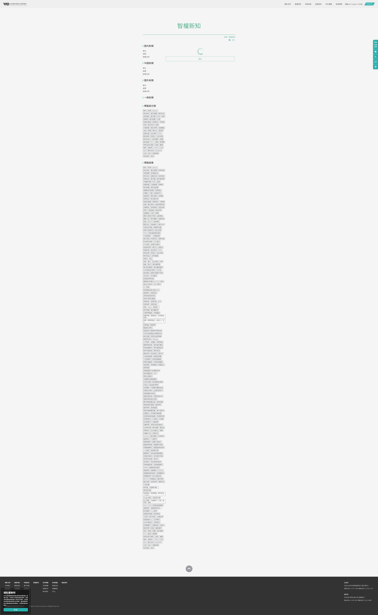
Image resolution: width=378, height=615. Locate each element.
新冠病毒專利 (147, 348)
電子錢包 (152, 517)
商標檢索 (154, 207)
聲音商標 (146, 528)
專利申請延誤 (147, 350)
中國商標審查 (147, 313)
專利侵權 (154, 113)
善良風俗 (146, 156)
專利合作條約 (147, 284)
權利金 (162, 427)
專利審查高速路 (157, 382)
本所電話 (375, 56)
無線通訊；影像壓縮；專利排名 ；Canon (153, 494)
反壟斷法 (146, 413)
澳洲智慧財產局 (156, 462)
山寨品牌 (160, 517)
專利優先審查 (158, 345)
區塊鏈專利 (147, 525)
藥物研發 (146, 353)
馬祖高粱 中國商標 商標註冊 (152, 331)
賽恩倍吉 (146, 224)
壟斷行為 (146, 219)
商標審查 (157, 313)
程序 (144, 531)
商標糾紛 (146, 179)
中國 (158, 119)
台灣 (144, 153)
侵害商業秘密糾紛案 (150, 399)
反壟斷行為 (147, 433)
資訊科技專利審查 (149, 298)
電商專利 (158, 405)
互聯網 (162, 122)
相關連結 (55, 588)
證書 (144, 264)
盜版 (163, 116)
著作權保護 (160, 179)
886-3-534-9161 (352, 600)
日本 (158, 116)
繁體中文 (348, 4)
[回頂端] (189, 568)
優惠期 (162, 142)
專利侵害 (155, 427)
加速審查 (161, 128)
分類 (161, 261)
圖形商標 (160, 479)
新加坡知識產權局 (157, 453)
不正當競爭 (147, 359)
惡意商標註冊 (160, 204)
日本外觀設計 (147, 522)
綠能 (156, 145)
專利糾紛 (161, 113)
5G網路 (161, 419)
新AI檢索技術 (156, 476)
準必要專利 (147, 422)
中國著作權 (147, 182)
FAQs (53, 591)
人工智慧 (154, 511)
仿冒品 (145, 385)
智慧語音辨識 (147, 514)
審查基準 (158, 528)
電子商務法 (160, 410)
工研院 (145, 517)
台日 (161, 148)
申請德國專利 (158, 465)
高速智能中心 (147, 519)
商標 (144, 54)
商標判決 (45, 588)
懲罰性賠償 (154, 187)
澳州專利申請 (158, 456)
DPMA (145, 467)
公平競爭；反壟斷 (149, 342)
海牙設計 (146, 276)
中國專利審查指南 (157, 388)
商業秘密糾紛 (158, 396)
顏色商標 (146, 136)
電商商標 (146, 407)
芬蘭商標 (146, 425)
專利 (144, 51)
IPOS (145, 233)
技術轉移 (146, 388)
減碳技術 (154, 293)
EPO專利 (157, 241)
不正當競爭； (147, 236)
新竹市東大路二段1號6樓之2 (356, 597)
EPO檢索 (146, 244)
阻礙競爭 (146, 196)
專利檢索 (154, 196)
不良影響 (146, 484)
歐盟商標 (157, 236)
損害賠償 (155, 153)
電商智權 (154, 407)
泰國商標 (155, 525)
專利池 (160, 353)
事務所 (150, 148)
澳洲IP (156, 459)
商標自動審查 (156, 359)
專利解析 (45, 591)
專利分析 (161, 224)
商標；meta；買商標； (151, 307)
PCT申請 (146, 287)
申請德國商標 (147, 465)
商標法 (153, 136)
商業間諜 (154, 365)
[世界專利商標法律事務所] (15, 4)
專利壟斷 (154, 219)
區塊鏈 (160, 196)
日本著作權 (147, 427)
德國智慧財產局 (154, 467)
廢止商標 (158, 230)
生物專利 (161, 436)
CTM (149, 505)
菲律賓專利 (147, 419)
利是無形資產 (147, 227)
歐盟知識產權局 (158, 505)
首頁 (225, 37)
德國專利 (154, 470)
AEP (144, 150)
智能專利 (146, 439)
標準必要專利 (147, 376)
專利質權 (146, 310)
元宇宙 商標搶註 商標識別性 (152, 333)
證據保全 (161, 482)
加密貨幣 (161, 207)
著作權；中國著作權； (150, 487)
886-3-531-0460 (366, 600)
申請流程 (26, 583)
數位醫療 (146, 511)
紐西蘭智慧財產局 (149, 473)
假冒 (144, 221)
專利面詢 (146, 273)
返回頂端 (375, 66)
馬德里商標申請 (148, 279)
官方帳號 (375, 51)
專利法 (155, 130)
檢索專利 (154, 224)
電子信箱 (375, 61)
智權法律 (146, 57)
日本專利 (157, 519)
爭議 (149, 531)
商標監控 (153, 479)
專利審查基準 (158, 267)
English (354, 4)
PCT (152, 142)
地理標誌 (146, 207)
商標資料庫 (147, 339)
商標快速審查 (147, 362)
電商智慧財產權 (148, 405)
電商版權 (160, 402)
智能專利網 (154, 450)
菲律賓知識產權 (156, 413)
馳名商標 (154, 128)
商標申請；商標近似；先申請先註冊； (153, 316)
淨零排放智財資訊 (149, 296)
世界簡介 (7, 585)
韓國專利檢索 (158, 445)
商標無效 (146, 199)
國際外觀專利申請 (157, 273)
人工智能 (146, 450)
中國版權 (154, 184)
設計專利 (154, 133)
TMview (155, 339)
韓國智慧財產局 (159, 447)
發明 (157, 125)
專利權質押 (154, 310)
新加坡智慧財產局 (154, 233)
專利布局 (151, 150)
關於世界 (7, 583)
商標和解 (146, 368)
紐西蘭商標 (147, 476)
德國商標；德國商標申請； (152, 508)
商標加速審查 (158, 362)
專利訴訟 (146, 113)
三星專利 (154, 439)
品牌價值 (160, 216)
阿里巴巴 (154, 239)
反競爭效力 (157, 193)
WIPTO (145, 479)
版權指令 (161, 365)
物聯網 (145, 119)
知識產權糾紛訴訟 (149, 393)
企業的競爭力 (158, 390)
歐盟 (152, 528)
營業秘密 (161, 219)
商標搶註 (158, 190)
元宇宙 (159, 270)
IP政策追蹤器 (147, 356)
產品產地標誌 (153, 385)
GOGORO (158, 150)
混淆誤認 (146, 116)
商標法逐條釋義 (156, 336)
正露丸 (162, 525)
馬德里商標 (147, 247)
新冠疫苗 (154, 353)
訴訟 (152, 156)
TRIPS (156, 148)
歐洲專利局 (154, 199)
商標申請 (161, 239)
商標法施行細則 (148, 145)
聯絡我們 (64, 583)
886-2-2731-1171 (367, 588)
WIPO (150, 221)
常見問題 (55, 583)
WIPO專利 (157, 284)
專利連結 (154, 436)
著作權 (153, 116)
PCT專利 (161, 281)
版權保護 (146, 184)
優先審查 (146, 142)
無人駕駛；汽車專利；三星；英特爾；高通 (153, 501)
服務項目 (17, 583)
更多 (200, 59)
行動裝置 (146, 128)
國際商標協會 (147, 345)
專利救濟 (157, 350)
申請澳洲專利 (147, 456)
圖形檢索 (146, 482)
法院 (144, 130)
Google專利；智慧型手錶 (151, 498)
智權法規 (55, 585)
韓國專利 (146, 453)
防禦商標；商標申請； (150, 304)
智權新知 (36, 583)
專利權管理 (156, 264)
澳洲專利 (146, 462)
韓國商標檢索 (147, 445)
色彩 (149, 153)
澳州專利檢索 (147, 459)
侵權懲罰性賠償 (148, 190)
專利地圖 (146, 336)
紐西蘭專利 (160, 473)
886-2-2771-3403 (353, 588)
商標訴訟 (155, 122)
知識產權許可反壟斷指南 (151, 370)
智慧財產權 (147, 122)
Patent (155, 111)
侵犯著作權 (147, 490)
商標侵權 (146, 173)
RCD (144, 505)
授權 (149, 130)
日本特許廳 (147, 382)
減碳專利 (146, 293)
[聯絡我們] (369, 4)
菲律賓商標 (160, 416)
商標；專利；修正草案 (150, 261)
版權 (161, 139)
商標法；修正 (147, 259)
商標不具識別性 (148, 230)
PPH (160, 133)
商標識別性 (154, 173)
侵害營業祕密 (147, 396)
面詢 (156, 142)
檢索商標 (154, 482)
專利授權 (152, 119)
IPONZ (160, 470)
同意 (16, 610)
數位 (149, 264)
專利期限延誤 (158, 348)
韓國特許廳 (157, 227)
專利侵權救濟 (147, 373)
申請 (144, 125)
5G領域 (154, 419)
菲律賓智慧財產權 (149, 416)
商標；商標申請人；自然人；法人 (153, 321)
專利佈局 (151, 125)
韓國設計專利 (147, 328)
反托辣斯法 (154, 430)
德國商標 (146, 470)
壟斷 (161, 430)
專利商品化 (147, 139)
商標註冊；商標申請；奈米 (152, 301)
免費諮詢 (375, 46)
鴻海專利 (156, 221)
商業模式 (146, 430)
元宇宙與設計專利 (149, 270)
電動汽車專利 (156, 442)
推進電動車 (147, 442)
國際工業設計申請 (149, 216)
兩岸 (144, 148)
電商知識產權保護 (149, 410)
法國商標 (155, 422)
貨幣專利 (157, 522)
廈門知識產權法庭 (149, 402)
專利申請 (146, 239)
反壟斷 (145, 193)
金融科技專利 (155, 244)
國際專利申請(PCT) (149, 281)
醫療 (161, 145)
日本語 (360, 4)
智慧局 (161, 130)
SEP (155, 373)
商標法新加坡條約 (157, 425)
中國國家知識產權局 (150, 379)
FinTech (146, 436)
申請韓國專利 (147, 447)
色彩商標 (160, 136)
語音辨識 (157, 514)
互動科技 (155, 433)
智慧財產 (146, 133)
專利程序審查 (147, 267)
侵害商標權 (157, 356)
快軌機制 (146, 365)
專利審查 (155, 139)
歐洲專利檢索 (147, 241)
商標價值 (160, 342)
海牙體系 (154, 276)
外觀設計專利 (147, 390)
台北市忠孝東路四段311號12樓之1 (358, 585)
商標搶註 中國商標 (149, 325)
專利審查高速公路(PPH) (151, 290)
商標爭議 (161, 170)
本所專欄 (45, 583)
